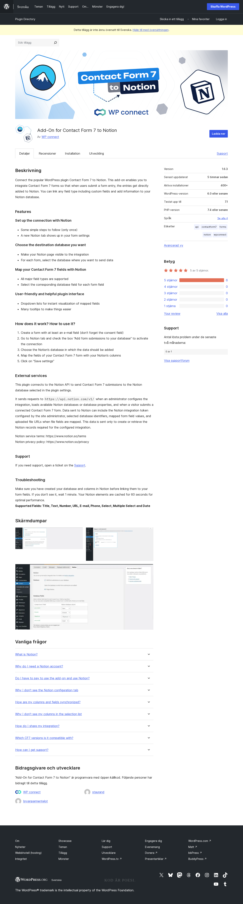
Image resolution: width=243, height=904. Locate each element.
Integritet (21, 858)
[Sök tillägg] (55, 42)
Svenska (56, 879)
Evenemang (152, 846)
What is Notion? (26, 654)
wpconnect (220, 234)
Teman (62, 846)
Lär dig (106, 840)
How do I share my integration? (37, 726)
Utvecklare (109, 852)
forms (223, 226)
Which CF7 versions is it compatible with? (44, 738)
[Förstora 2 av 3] (148, 532)
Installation (72, 153)
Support (222, 153)
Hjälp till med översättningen (151, 29)
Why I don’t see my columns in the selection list (48, 714)
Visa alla (222, 313)
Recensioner (47, 153)
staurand (98, 792)
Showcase (65, 840)
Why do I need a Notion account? (39, 666)
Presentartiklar (156, 858)
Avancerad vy (173, 245)
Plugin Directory (25, 19)
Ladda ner (218, 133)
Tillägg (62, 852)
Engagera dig (153, 840)
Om (17, 840)
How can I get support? (31, 750)
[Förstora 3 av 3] (148, 569)
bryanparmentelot (35, 801)
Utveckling (96, 153)
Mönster (63, 858)
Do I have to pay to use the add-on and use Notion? (52, 678)
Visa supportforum (176, 360)
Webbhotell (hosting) (28, 852)
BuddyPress (197, 858)
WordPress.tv (112, 858)
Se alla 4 (222, 218)
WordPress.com (199, 840)
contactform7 (209, 226)
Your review (172, 313)
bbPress (195, 852)
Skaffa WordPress (223, 6)
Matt (192, 846)
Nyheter (20, 846)
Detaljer (24, 153)
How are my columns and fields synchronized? (47, 702)
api (197, 226)
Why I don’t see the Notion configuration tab (46, 690)
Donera (151, 852)
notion (207, 234)
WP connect (50, 137)
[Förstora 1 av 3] (78, 532)
